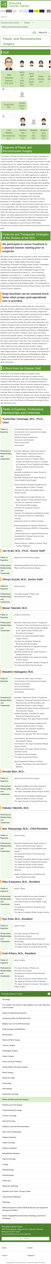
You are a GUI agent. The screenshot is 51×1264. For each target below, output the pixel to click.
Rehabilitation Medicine (11, 1153)
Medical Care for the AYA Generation (16, 1024)
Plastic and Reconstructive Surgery (15, 1099)
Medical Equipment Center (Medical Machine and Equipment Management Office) (25, 1209)
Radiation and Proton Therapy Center (16, 1191)
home (5, 1248)
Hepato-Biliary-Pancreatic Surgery (15, 1067)
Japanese (4, 17)
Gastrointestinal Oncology (12, 1110)
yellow (36, 11)
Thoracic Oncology (9, 1116)
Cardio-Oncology (8, 1143)
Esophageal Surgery (10, 1051)
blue (31, 11)
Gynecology (6, 1083)
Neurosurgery (7, 1034)
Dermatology (7, 1089)
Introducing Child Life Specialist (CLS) (16, 1018)
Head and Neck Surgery (11, 1040)
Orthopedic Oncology (10, 1094)
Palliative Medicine (9, 1137)
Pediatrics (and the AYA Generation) (15, 1126)
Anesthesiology (8, 1175)
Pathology (6, 1202)
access (5, 1255)
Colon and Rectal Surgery (12, 1061)
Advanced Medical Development (14, 1013)
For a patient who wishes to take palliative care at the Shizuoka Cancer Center (26, 1006)
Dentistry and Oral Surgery (12, 1105)
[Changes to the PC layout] (49, 11)
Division (27, 22)
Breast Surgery (8, 1072)
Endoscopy (6, 1180)
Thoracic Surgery (8, 1045)
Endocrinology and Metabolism (14, 1029)
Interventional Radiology (11, 1197)
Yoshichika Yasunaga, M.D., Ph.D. (9, 80)
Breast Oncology (8, 1078)
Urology (5, 1164)
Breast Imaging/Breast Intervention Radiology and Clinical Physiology (24, 1217)
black (42, 11)
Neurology (6, 999)
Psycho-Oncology (9, 1159)
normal (25, 11)
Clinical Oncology (8, 1121)
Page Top (27, 1238)
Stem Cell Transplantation (12, 1132)
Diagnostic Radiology (10, 1186)
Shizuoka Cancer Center (10, 22)
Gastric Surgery (8, 1056)
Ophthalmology (8, 1170)
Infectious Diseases (9, 1148)
